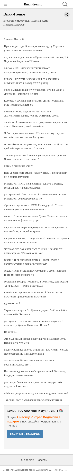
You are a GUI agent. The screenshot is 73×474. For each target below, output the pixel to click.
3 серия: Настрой (63, 470)
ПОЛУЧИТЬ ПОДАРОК (25, 434)
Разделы (42, 460)
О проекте (27, 460)
